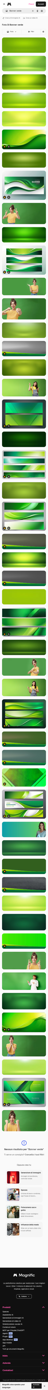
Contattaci (8, 1370)
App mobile (7, 1343)
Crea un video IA (32, 18)
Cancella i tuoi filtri (34, 1155)
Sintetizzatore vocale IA (12, 1324)
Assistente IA (8, 1315)
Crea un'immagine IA (12, 18)
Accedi (41, 4)
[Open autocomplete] (5, 11)
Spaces (6, 1311)
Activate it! (36, 1386)
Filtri (32, 32)
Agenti (7, 1333)
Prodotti (6, 1307)
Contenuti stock (9, 1327)
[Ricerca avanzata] (43, 31)
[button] (24, 1296)
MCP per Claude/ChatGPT (13, 1330)
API (4, 1346)
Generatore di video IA (12, 1321)
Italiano (24, 1296)
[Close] (44, 1386)
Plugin (7, 1336)
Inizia (5, 1355)
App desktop (10, 1340)
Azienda (6, 1363)
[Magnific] (24, 1276)
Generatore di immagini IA (13, 1318)
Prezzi (31, 4)
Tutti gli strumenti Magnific (13, 1349)
